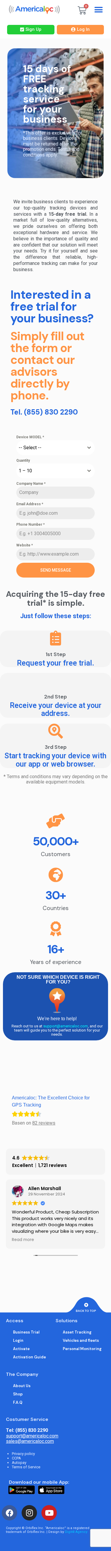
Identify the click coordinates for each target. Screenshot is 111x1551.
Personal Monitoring (82, 1348)
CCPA (16, 1458)
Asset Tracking (77, 1332)
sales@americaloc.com (30, 1441)
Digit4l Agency (76, 1532)
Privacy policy (23, 1453)
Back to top (86, 1311)
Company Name (31, 484)
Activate (21, 1348)
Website (24, 545)
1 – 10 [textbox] (25, 471)
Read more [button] (23, 1240)
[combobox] (55, 447)
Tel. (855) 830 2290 (44, 412)
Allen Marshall (44, 1188)
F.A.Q (17, 1402)
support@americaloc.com (65, 1026)
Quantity (23, 460)
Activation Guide (29, 1357)
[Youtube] (49, 1512)
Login (18, 1340)
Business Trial (26, 1332)
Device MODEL (30, 437)
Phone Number (30, 524)
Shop (18, 1394)
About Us (21, 1385)
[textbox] (49, 447)
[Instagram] (29, 1512)
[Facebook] (9, 1512)
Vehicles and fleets (81, 1340)
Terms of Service (26, 1467)
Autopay (19, 1462)
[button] (98, 9)
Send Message (55, 570)
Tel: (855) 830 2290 (27, 1430)
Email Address (29, 504)
